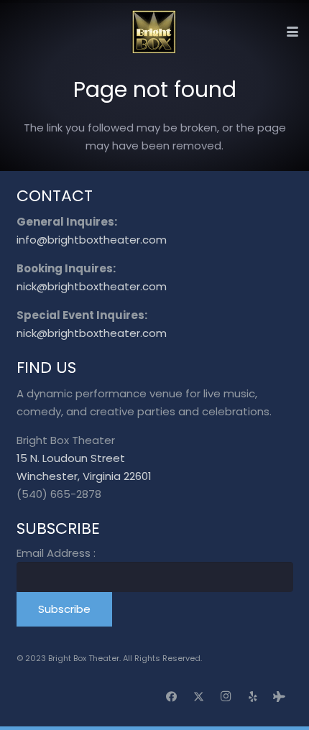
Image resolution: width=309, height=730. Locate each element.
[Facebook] (171, 697)
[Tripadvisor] (279, 697)
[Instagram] (225, 697)
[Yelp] (253, 697)
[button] (292, 31)
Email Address (56, 552)
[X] (199, 697)
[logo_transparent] (154, 31)
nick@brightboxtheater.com (92, 286)
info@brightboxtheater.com (92, 239)
